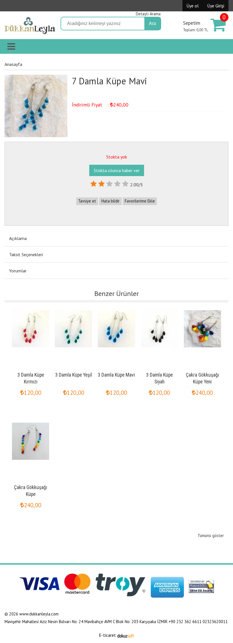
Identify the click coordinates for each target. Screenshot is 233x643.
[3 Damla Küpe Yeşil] (73, 311)
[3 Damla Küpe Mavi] (116, 311)
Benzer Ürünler (116, 293)
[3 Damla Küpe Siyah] (159, 311)
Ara (152, 23)
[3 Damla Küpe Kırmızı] (30, 311)
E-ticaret (107, 635)
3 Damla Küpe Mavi (116, 375)
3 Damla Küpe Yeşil (73, 375)
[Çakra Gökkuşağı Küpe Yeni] (202, 311)
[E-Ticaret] (125, 635)
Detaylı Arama (148, 13)
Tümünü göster (210, 535)
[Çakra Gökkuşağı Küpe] (30, 424)
